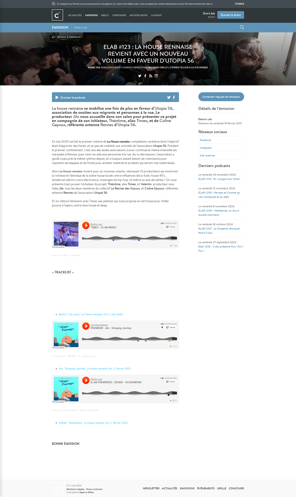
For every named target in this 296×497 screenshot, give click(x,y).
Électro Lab (56, 255)
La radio (156, 15)
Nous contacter (94, 489)
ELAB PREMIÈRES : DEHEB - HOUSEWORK (80, 410)
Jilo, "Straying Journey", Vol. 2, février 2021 (94, 368)
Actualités (75, 15)
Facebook (205, 140)
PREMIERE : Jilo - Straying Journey (81, 356)
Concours (119, 15)
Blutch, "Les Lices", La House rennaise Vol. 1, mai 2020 (91, 314)
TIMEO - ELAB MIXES (71, 255)
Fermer (239, 3)
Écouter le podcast (72, 97)
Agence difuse (86, 492)
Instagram (206, 148)
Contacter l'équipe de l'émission (221, 97)
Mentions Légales (75, 489)
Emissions (91, 15)
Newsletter (151, 488)
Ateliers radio (138, 15)
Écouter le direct (231, 15)
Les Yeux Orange (59, 356)
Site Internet (207, 155)
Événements (206, 488)
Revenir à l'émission (69, 37)
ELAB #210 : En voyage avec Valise (218, 179)
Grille (105, 15)
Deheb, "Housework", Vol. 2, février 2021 (93, 423)
